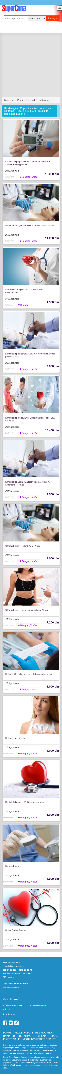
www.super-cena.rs (11, 962)
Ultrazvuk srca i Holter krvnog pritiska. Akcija (26, 609)
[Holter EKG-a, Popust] (31, 907)
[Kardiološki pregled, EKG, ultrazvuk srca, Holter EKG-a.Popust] (31, 394)
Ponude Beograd (26, 100)
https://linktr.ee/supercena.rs (15, 983)
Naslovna (9, 100)
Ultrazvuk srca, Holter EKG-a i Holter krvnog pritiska (30, 225)
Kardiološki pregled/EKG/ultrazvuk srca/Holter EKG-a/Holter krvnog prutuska (29, 163)
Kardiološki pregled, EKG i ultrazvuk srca (24, 802)
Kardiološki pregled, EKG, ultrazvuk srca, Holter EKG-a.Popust (30, 419)
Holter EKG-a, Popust (15, 930)
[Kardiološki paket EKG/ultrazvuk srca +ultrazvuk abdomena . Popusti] (31, 458)
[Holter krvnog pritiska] (31, 715)
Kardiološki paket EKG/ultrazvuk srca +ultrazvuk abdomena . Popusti (28, 483)
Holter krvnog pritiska (15, 738)
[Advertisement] (31, 65)
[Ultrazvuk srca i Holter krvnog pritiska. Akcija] (31, 587)
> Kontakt (7, 1009)
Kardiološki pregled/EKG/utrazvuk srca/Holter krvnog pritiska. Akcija (30, 355)
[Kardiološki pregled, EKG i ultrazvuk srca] (31, 779)
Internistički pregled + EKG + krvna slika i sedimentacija (24, 291)
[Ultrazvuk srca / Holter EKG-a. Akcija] (31, 522)
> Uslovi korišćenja (38, 1005)
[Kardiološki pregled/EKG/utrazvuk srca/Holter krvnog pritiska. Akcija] (31, 330)
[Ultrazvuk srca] (31, 843)
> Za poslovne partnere (12, 1005)
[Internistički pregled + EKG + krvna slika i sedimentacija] (31, 266)
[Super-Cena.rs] (14, 7)
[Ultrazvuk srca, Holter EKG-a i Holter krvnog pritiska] (31, 202)
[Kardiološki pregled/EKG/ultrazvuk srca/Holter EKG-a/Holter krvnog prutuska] (31, 138)
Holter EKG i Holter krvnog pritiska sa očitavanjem (28, 673)
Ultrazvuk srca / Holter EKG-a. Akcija (22, 545)
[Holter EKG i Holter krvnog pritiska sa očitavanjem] (31, 651)
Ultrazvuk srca (12, 866)
